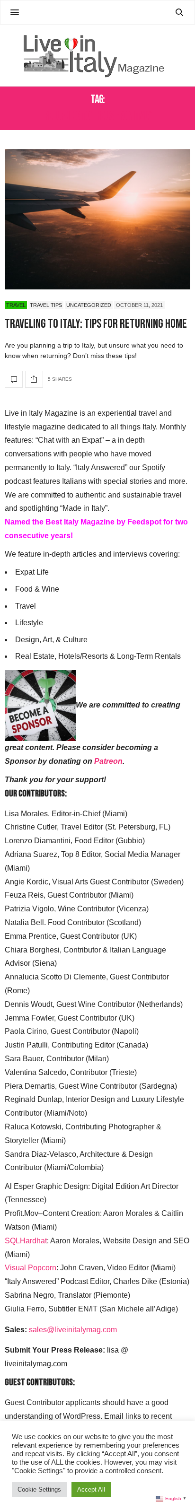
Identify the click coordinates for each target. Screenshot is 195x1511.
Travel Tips (46, 305)
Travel (16, 305)
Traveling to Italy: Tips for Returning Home (96, 324)
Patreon (108, 761)
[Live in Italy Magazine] (97, 55)
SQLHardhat (26, 1241)
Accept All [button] (91, 1489)
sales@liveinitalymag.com (73, 1330)
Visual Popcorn (30, 1268)
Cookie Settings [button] (39, 1489)
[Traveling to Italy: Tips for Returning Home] (97, 219)
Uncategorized (88, 305)
